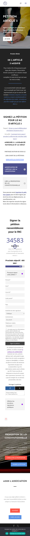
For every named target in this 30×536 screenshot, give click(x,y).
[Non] (28, 531)
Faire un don (15, 517)
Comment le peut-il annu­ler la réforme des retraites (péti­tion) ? (15, 136)
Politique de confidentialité (17, 533)
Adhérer (15, 510)
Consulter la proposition (16, 458)
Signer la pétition (19, 464)
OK (7, 533)
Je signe (7, 39)
